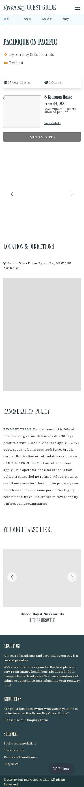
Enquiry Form (37, 720)
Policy (65, 19)
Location (47, 19)
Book (6, 19)
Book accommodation (20, 743)
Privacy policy (14, 750)
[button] (22, 82)
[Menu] (77, 8)
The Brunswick (42, 620)
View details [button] (52, 123)
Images (27, 19)
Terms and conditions (20, 757)
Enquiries (11, 764)
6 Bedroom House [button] (58, 97)
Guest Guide (30, 7)
